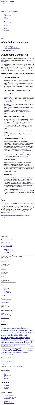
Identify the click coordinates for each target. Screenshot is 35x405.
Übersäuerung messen (16, 354)
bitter (22, 342)
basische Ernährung (15, 215)
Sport (2, 350)
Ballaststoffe (17, 328)
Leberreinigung (12, 348)
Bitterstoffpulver (22, 344)
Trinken (13, 352)
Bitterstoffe (28, 342)
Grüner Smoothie (6, 246)
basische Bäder (12, 335)
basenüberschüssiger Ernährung (14, 332)
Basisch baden (25, 332)
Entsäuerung (18, 346)
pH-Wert (22, 348)
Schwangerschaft (29, 348)
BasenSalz (28, 330)
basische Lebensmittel (7, 340)
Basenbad (24, 328)
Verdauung (18, 352)
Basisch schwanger (5, 261)
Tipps (9, 352)
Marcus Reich (7, 15)
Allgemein (8, 48)
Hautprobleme (4, 348)
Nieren (17, 348)
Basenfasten (6, 215)
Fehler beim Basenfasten (6, 310)
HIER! (28, 90)
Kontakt (6, 18)
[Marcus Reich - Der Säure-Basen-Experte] (5, 11)
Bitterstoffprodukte (14, 344)
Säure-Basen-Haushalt (14, 350)
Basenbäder (5, 330)
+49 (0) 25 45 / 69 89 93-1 (7, 1)
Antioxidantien (3, 328)
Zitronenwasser (25, 352)
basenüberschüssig (4, 332)
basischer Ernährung (25, 215)
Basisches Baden (9, 342)
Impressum (7, 401)
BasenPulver (21, 330)
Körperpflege (7, 292)
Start (5, 14)
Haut (32, 346)
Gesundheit (27, 346)
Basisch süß (3, 269)
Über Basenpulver (5, 276)
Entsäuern (10, 346)
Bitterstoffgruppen (5, 344)
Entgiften (4, 346)
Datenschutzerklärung (9, 403)
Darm (28, 344)
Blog (5, 17)
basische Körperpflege (20, 337)
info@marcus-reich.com (7, 3)
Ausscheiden (10, 328)
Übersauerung (6, 354)
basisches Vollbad (18, 342)
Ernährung (17, 48)
